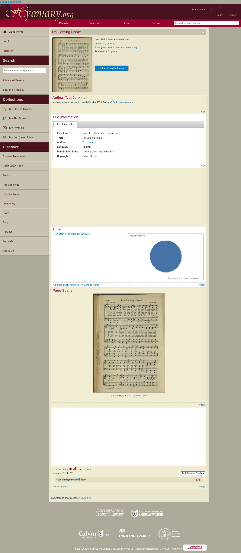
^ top (202, 111)
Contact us (85, 498)
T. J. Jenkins (89, 142)
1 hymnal (112, 51)
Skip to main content (10, 2)
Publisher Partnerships (146, 549)
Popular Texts (11, 184)
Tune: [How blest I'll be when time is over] (116, 47)
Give (162, 549)
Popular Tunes (11, 194)
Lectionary (9, 203)
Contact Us (108, 549)
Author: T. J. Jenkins (105, 43)
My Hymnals (16, 127)
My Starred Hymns (20, 109)
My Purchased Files (21, 137)
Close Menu (15, 31)
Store (126, 23)
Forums (7, 231)
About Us (8, 250)
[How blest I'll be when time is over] (71, 234)
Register (232, 15)
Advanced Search (13, 80)
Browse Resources (14, 156)
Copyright (87, 549)
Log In (6, 41)
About (77, 549)
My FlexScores (18, 118)
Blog (5, 222)
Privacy (97, 549)
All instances (60, 486)
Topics (7, 175)
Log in (220, 15)
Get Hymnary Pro (175, 549)
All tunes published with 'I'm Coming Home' (76, 284)
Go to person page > (123, 102)
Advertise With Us (124, 549)
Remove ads (198, 9)
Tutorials (8, 241)
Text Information (65, 124)
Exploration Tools (13, 165)
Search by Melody (13, 89)
